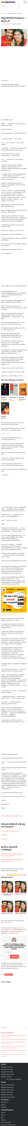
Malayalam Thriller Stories (7, 1071)
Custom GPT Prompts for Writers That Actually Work (13, 1039)
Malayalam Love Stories (6, 1067)
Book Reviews (10, 929)
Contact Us (3, 1107)
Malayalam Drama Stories (7, 1069)
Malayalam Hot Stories (6, 1076)
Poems (2, 929)
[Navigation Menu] (25, 2)
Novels (19, 928)
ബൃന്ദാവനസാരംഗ (8, 974)
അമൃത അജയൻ (6, 23)
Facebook (16, 933)
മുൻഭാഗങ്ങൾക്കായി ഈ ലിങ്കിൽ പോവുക (11, 815)
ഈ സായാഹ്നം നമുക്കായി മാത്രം (9, 831)
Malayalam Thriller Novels (7, 1092)
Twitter (9, 933)
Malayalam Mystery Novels (7, 1089)
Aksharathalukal (7, 1032)
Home (2, 13)
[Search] (18, 6)
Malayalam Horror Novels (7, 1094)
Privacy (3, 1115)
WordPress (18, 1079)
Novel (6, 13)
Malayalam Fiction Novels (7, 1087)
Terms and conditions (6, 1122)
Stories (23, 928)
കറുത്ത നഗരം (4, 838)
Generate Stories (8, 922)
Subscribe (14, 956)
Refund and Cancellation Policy (8, 1124)
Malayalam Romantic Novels (8, 1085)
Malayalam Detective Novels (8, 1097)
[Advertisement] (14, 65)
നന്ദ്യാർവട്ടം (4, 834)
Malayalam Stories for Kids (7, 1074)
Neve (8, 1079)
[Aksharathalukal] (8, 2)
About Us (3, 1104)
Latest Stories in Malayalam (15, 931)
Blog (2, 1117)
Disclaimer (3, 1120)
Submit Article (4, 1102)
